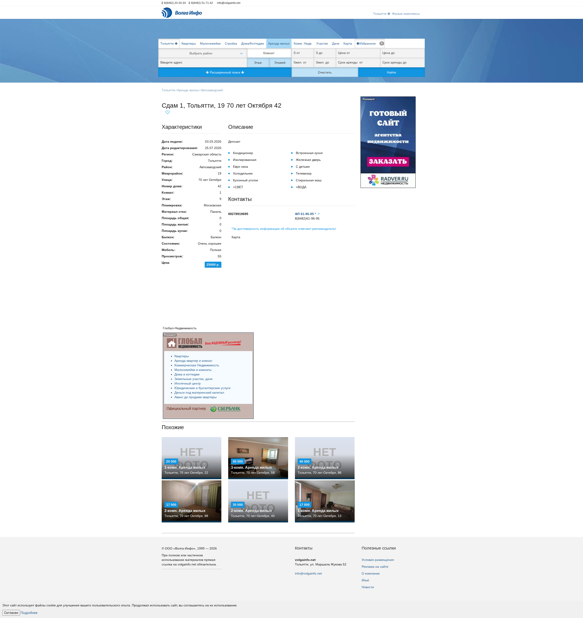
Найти (391, 72)
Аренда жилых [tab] (279, 43)
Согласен (11, 613)
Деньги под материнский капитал (199, 392)
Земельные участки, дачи (193, 379)
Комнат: (269, 53)
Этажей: (280, 62)
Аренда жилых (188, 90)
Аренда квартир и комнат (193, 360)
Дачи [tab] (335, 43)
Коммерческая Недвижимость (196, 365)
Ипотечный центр (187, 383)
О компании (371, 573)
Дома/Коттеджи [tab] (252, 43)
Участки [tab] (322, 43)
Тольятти (168, 90)
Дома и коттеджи (186, 374)
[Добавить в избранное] (168, 111)
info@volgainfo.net (308, 573)
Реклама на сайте (375, 566)
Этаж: (258, 62)
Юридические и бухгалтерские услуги (202, 388)
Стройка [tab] (231, 43)
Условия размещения (378, 560)
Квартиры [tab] (189, 43)
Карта (347, 43)
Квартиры (181, 356)
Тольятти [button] (380, 13)
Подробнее (29, 613)
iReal (365, 580)
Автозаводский (212, 90)
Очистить (325, 72)
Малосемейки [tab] (210, 43)
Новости (368, 587)
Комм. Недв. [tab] (303, 43)
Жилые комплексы (406, 13)
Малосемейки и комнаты (193, 370)
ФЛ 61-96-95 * (305, 214)
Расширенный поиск (225, 72)
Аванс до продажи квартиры (195, 397)
